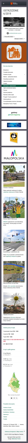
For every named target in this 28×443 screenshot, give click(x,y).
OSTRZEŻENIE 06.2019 (15, 33)
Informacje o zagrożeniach (9, 85)
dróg (8, 254)
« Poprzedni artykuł (8, 36)
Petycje (5, 90)
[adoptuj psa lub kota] (14, 138)
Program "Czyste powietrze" (10, 97)
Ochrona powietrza (7, 92)
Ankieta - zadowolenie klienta (10, 76)
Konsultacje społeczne (8, 79)
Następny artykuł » (19, 38)
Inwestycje (6, 414)
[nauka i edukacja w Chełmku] (14, 176)
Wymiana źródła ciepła (8, 94)
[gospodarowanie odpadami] (14, 303)
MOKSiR (5, 221)
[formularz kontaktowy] (11, 398)
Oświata (5, 416)
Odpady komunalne (7, 81)
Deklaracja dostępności (10, 431)
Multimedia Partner (16, 438)
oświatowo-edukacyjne (8, 192)
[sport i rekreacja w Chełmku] (14, 207)
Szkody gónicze (7, 99)
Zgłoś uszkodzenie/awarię (9, 88)
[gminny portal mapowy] (14, 114)
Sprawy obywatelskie (8, 410)
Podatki (5, 83)
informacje (12, 317)
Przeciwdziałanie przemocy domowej (12, 101)
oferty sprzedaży (12, 286)
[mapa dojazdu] (14, 382)
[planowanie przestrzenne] (14, 271)
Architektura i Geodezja (8, 412)
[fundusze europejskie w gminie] (14, 125)
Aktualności (6, 70)
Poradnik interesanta (8, 72)
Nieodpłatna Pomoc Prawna (10, 103)
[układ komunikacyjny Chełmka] (14, 240)
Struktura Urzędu (7, 74)
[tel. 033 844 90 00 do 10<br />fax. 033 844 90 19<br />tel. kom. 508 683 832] (16, 398)
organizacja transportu (11, 256)
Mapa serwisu (20, 431)
